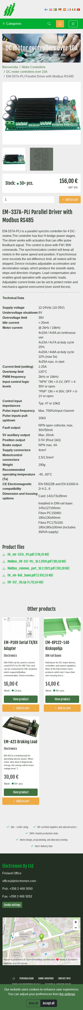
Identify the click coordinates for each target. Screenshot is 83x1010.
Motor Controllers (33, 67)
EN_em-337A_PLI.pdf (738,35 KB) (28, 554)
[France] (69, 9)
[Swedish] (55, 9)
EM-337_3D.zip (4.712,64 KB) (25, 582)
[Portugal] (78, 9)
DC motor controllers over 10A (26, 71)
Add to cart (71, 200)
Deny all (33, 1003)
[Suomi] (46, 9)
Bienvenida (10, 67)
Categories (13, 23)
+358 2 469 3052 (20, 896)
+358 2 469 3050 (21, 888)
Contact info (64, 978)
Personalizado (26, 978)
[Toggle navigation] (73, 23)
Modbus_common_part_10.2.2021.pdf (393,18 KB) (38, 568)
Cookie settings (12, 905)
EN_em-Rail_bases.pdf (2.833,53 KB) (30, 575)
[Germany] (60, 9)
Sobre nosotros (46, 978)
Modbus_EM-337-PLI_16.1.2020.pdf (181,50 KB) (36, 561)
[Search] (49, 23)
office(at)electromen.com (19, 881)
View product (21, 699)
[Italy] (73, 9)
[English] (50, 9)
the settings (67, 994)
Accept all (48, 1003)
